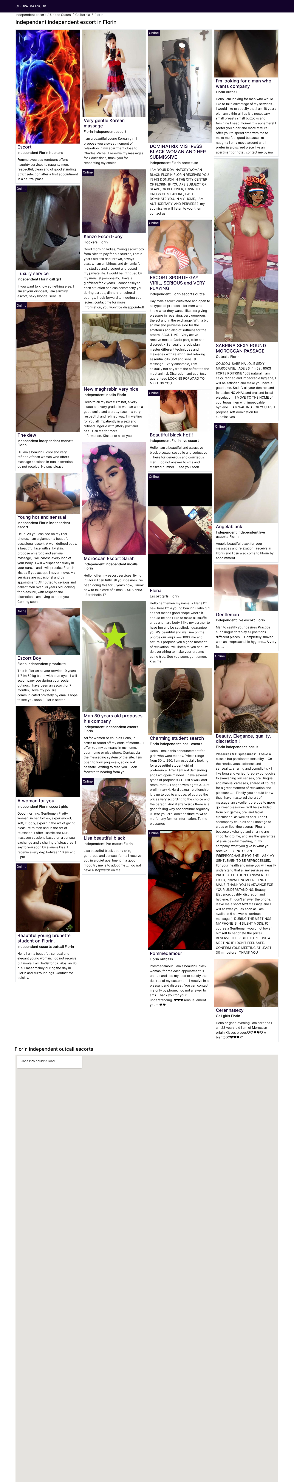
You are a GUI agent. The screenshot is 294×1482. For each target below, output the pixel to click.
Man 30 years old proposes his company (113, 718)
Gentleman (227, 614)
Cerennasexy (230, 1010)
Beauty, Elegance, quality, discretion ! (243, 738)
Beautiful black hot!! (171, 435)
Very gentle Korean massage (104, 123)
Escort (24, 147)
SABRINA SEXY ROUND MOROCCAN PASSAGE (241, 348)
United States (60, 15)
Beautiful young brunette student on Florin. (44, 938)
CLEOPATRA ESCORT (31, 6)
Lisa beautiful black (104, 838)
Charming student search (177, 738)
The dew (26, 435)
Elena (155, 590)
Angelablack (229, 526)
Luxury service (33, 273)
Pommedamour (166, 953)
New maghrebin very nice (111, 389)
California (82, 15)
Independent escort (30, 15)
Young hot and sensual (41, 517)
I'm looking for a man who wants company (243, 83)
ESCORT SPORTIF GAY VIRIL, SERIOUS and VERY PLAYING (177, 283)
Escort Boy (29, 658)
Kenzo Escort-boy (103, 236)
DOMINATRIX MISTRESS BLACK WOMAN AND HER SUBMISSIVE (178, 152)
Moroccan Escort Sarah (109, 558)
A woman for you (35, 800)
